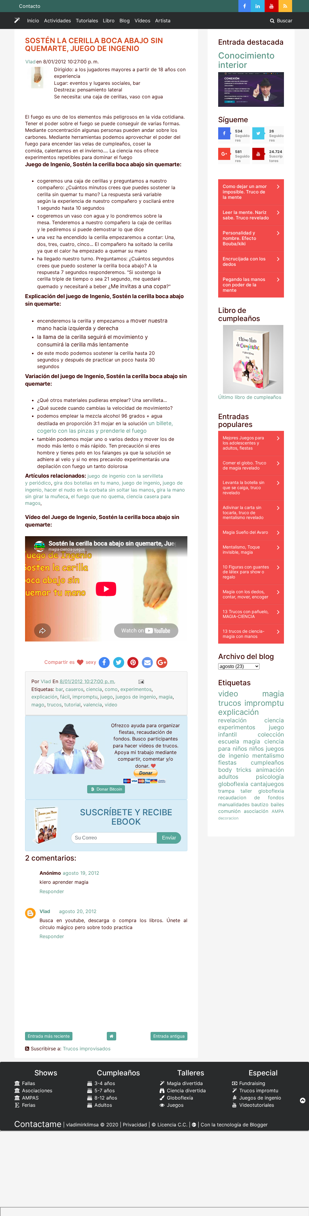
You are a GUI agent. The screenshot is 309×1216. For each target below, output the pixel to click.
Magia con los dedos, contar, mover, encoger (245, 594)
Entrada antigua (169, 1036)
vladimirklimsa (82, 1125)
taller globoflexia (262, 791)
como (111, 689)
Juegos (174, 1105)
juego (106, 697)
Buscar (284, 21)
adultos (228, 776)
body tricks (235, 769)
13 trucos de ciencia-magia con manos (243, 634)
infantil (227, 734)
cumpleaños (267, 762)
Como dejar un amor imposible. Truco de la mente (245, 191)
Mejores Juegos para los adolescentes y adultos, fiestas (243, 442)
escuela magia (239, 741)
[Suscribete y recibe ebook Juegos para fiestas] (46, 825)
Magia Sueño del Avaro (245, 532)
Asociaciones (36, 1090)
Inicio (33, 21)
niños (256, 748)
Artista (162, 21)
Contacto (29, 6)
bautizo (260, 804)
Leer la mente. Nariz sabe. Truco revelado (246, 215)
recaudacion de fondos (251, 797)
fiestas (227, 762)
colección (271, 734)
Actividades (58, 22)
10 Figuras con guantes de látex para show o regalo (246, 572)
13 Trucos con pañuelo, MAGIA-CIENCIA (246, 614)
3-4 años (104, 1083)
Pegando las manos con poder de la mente (244, 284)
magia (166, 697)
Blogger (259, 1125)
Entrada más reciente (49, 1036)
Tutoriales (87, 21)
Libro (109, 21)
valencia (92, 705)
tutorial (72, 705)
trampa (226, 791)
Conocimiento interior (246, 60)
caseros (74, 689)
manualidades (234, 804)
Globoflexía (179, 1098)
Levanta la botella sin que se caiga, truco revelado (243, 487)
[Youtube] (272, 6)
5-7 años (104, 1090)
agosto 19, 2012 (81, 873)
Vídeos (142, 21)
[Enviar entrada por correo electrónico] (140, 681)
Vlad (30, 62)
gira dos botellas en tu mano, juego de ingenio (107, 483)
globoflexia (233, 784)
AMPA (278, 811)
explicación (44, 697)
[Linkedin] (258, 6)
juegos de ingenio (136, 697)
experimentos (135, 689)
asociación (256, 811)
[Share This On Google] (161, 662)
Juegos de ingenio (259, 1098)
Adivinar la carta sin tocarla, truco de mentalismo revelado (243, 512)
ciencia (94, 689)
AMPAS (30, 1098)
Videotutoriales (256, 1105)
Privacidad (135, 1125)
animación (270, 769)
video (111, 705)
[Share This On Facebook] (104, 662)
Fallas (28, 1083)
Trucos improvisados (86, 1049)
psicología (270, 776)
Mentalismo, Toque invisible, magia (241, 549)
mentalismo (268, 755)
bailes (277, 804)
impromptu (84, 697)
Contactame (38, 1124)
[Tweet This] (118, 662)
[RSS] (285, 6)
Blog (124, 21)
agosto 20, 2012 (78, 911)
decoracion (228, 818)
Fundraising (251, 1083)
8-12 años (105, 1098)
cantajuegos (267, 784)
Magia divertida (184, 1083)
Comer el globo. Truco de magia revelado (244, 465)
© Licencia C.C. (169, 1125)
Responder (52, 891)
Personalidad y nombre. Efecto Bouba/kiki (239, 238)
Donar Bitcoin (108, 789)
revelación (232, 720)
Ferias (28, 1105)
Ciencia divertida (185, 1090)
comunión (229, 811)
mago (37, 705)
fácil (65, 697)
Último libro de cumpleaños (249, 397)
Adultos (102, 1105)
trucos (54, 705)
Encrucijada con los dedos (244, 261)
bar (59, 689)
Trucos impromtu (258, 1090)
